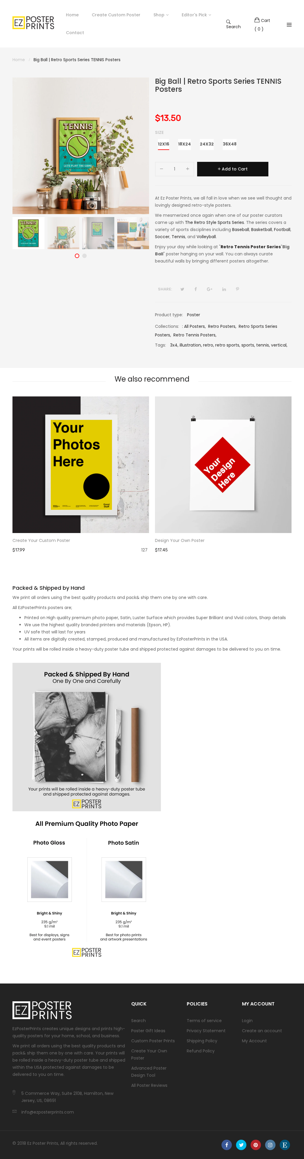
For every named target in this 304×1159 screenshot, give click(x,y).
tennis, (263, 345)
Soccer (162, 237)
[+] (188, 170)
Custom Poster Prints (153, 1041)
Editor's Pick (194, 15)
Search (233, 26)
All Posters (194, 326)
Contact (75, 33)
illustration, (191, 345)
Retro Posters (221, 326)
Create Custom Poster (116, 15)
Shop (158, 15)
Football (282, 230)
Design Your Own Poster (180, 540)
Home (72, 15)
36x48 (230, 144)
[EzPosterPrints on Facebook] (226, 1145)
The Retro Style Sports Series (214, 222)
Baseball (240, 230)
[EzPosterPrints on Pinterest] (256, 1145)
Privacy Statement (206, 1031)
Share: (165, 289)
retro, (208, 345)
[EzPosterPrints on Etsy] (285, 1145)
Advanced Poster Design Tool (149, 1071)
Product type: (169, 315)
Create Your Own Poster (149, 1054)
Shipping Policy (202, 1041)
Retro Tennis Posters (194, 335)
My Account (254, 1041)
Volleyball (206, 237)
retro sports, (227, 345)
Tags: (160, 345)
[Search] (289, 25)
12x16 (163, 144)
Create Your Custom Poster (41, 540)
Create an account (262, 1031)
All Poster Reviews (149, 1085)
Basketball (261, 230)
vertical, (279, 345)
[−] (161, 170)
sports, (248, 345)
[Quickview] (147, 522)
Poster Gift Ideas (148, 1031)
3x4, (174, 345)
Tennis (178, 237)
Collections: (167, 326)
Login (247, 1021)
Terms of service (204, 1021)
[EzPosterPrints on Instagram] (270, 1145)
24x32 (207, 144)
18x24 (184, 144)
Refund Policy (201, 1051)
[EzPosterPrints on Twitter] (241, 1145)
